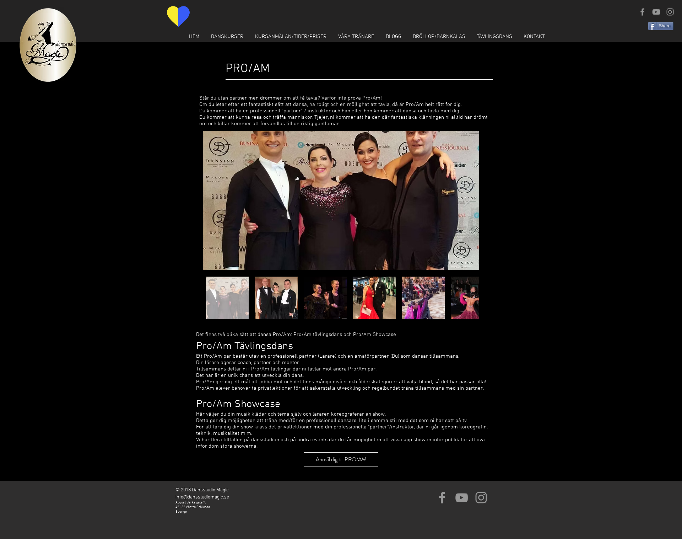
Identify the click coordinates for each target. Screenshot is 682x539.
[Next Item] (467, 201)
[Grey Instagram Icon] (670, 12)
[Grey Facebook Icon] (642, 12)
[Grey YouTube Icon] (656, 12)
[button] (227, 37)
